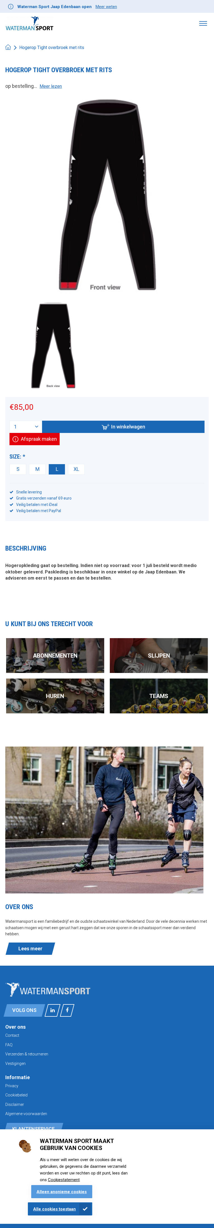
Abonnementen (55, 655)
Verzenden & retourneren (26, 1054)
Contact (12, 1035)
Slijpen (159, 655)
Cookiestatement (64, 1179)
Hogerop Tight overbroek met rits (51, 47)
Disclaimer (14, 1104)
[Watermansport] (29, 23)
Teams (158, 696)
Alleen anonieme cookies (62, 1191)
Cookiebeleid (16, 1095)
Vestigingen (15, 1063)
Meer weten (106, 6)
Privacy (11, 1086)
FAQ (9, 1045)
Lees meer (30, 948)
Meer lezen (51, 86)
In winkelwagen (128, 427)
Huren (55, 696)
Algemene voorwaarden (26, 1113)
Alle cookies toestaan (54, 1209)
